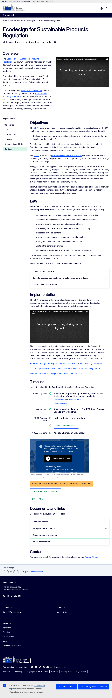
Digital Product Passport (44, 271)
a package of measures (31, 90)
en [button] (101, 8)
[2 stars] (6, 571)
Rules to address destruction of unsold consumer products (60, 278)
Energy (5, 641)
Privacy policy (67, 671)
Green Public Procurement (45, 284)
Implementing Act (76, 399)
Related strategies (41, 542)
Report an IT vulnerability (12, 671)
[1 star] (4, 571)
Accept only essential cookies (93, 686)
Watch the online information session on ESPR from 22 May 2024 (61, 483)
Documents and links (13, 144)
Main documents (40, 522)
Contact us (60, 667)
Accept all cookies (66, 686)
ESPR (36, 128)
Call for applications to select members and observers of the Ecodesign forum (65, 368)
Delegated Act (59, 399)
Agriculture (7, 628)
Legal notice (81, 671)
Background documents (44, 528)
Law (6, 130)
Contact (8, 149)
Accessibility (62, 612)
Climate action (8, 636)
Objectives (9, 125)
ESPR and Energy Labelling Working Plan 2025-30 (52, 363)
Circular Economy (16, 21)
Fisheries (6, 632)
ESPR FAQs (37, 499)
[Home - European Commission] (16, 7)
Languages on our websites (37, 671)
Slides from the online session (45, 491)
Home (5, 21)
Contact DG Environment (12, 612)
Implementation (11, 134)
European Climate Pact (12, 645)
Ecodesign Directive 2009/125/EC (66, 155)
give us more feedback (34, 572)
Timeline (8, 139)
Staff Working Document (91, 363)
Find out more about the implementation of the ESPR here (56, 373)
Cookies (54, 671)
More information (60, 403)
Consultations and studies (45, 535)
